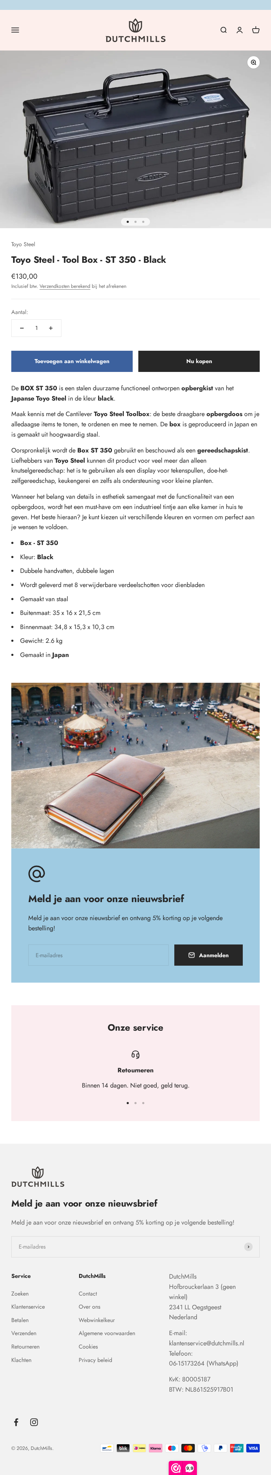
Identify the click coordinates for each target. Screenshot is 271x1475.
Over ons (89, 1307)
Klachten (21, 1360)
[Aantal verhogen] (51, 328)
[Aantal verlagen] (22, 328)
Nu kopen (199, 361)
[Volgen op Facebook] (16, 1422)
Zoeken (20, 1294)
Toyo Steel (23, 244)
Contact (88, 1294)
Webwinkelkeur (97, 1320)
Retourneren (25, 1347)
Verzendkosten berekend (65, 286)
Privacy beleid (95, 1360)
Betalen (20, 1320)
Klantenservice (28, 1307)
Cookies (88, 1347)
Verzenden (23, 1333)
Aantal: (19, 312)
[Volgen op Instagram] (34, 1422)
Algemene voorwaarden (107, 1333)
